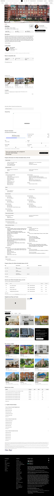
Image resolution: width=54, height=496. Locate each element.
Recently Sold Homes (19, 487)
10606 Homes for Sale (8, 432)
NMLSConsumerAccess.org (40, 492)
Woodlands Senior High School (14, 291)
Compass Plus (18, 474)
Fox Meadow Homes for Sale (8, 413)
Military (17, 483)
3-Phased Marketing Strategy (20, 464)
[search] (22, 1)
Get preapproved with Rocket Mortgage (40, 32)
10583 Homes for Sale (8, 437)
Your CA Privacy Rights (32, 469)
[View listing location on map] (31, 26)
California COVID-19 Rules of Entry (44, 468)
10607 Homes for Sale (8, 435)
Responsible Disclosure (38, 467)
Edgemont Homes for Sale (8, 410)
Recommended (7, 313)
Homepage (6, 91)
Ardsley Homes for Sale (8, 425)
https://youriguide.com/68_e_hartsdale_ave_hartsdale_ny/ (37, 253)
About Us (6, 460)
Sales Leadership (7, 463)
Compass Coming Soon (19, 463)
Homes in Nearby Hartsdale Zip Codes (11, 430)
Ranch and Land (18, 484)
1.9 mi (46, 289)
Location (16, 313)
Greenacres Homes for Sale (8, 415)
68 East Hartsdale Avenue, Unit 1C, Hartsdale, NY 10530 (12, 392)
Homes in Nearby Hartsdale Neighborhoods (12, 407)
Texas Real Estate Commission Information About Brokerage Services (35, 485)
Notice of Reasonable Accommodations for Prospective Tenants (35, 489)
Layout (20, 313)
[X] (48, 462)
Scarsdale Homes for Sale (8, 422)
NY (8, 91)
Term (5, 140)
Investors (6, 464)
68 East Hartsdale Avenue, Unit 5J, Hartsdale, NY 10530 (12, 399)
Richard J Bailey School (13, 289)
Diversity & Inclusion (19, 477)
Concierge (17, 460)
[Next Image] (18, 320)
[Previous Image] (6, 320)
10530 (19, 91)
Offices (6, 469)
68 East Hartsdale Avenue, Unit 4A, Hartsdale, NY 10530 (12, 394)
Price (12, 313)
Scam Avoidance (32, 467)
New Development (18, 479)
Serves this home (32, 285)
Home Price (6, 144)
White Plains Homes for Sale (8, 420)
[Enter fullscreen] (32, 94)
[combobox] (13, 1)
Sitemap (17, 488)
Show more (6, 416)
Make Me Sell (18, 468)
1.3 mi (46, 285)
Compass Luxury (18, 469)
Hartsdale (16, 91)
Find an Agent (18, 470)
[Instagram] (48, 458)
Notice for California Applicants (34, 468)
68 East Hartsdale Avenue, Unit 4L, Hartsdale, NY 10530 (12, 397)
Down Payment (29, 144)
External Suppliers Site (19, 486)
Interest (28, 140)
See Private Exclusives (39, 338)
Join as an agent (7, 465)
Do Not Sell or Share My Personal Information (33, 466)
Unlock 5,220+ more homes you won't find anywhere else (41, 334)
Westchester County (12, 91)
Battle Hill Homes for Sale (8, 408)
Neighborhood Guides (19, 478)
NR (6, 285)
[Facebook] (48, 460)
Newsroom (6, 470)
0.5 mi (46, 287)
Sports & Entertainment (19, 482)
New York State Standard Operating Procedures (33, 488)
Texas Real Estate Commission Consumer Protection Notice (34, 486)
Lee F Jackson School (13, 285)
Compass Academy (19, 473)
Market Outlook (18, 465)
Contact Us (6, 468)
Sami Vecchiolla (41, 25)
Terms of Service (42, 466)
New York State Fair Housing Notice (31, 487)
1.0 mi (46, 291)
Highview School (12, 287)
